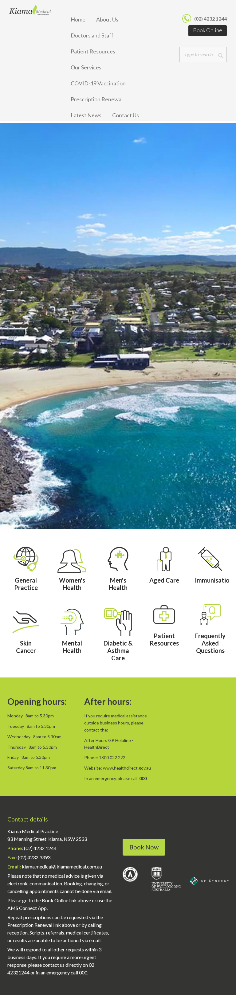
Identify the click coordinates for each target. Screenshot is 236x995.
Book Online (207, 30)
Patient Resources (93, 51)
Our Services (86, 67)
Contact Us (125, 115)
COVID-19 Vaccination (98, 83)
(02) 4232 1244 (210, 18)
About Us (107, 19)
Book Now (144, 847)
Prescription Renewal (97, 99)
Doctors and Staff (92, 35)
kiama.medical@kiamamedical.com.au (62, 866)
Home (78, 19)
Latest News (86, 115)
